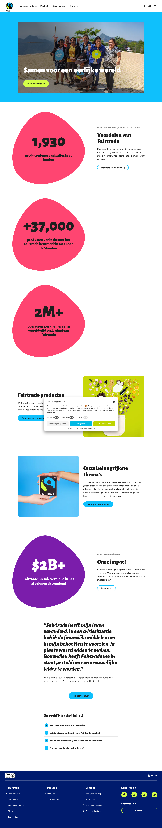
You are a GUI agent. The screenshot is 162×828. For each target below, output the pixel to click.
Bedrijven (51, 793)
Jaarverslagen (14, 817)
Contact (90, 787)
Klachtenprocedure (94, 805)
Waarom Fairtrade (28, 6)
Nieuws (11, 811)
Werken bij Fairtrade (17, 805)
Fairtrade (13, 787)
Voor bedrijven (60, 6)
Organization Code (94, 811)
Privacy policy (91, 799)
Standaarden (13, 799)
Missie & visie (14, 793)
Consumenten (53, 799)
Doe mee (74, 6)
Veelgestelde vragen (95, 793)
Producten (45, 6)
